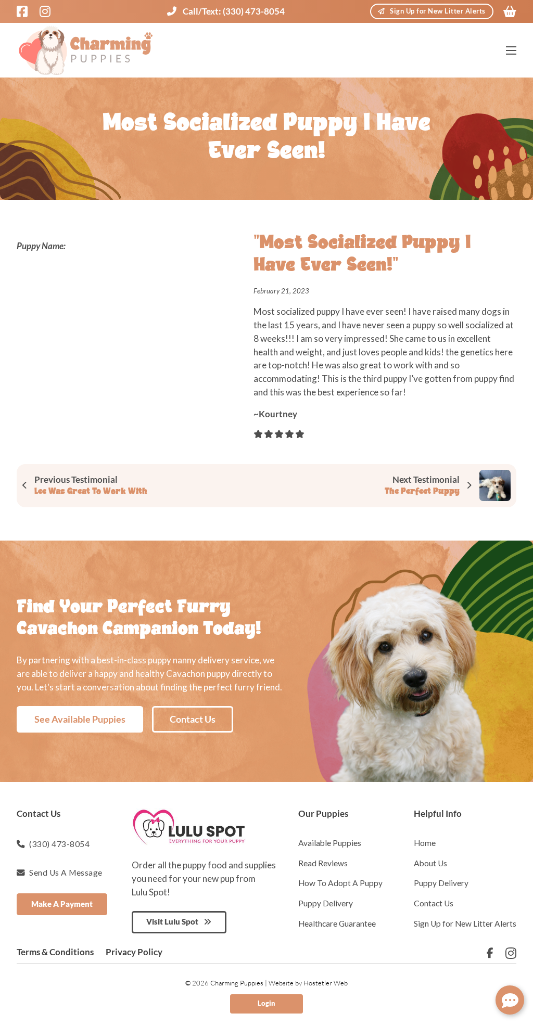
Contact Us (192, 719)
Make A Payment (62, 904)
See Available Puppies (79, 719)
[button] (510, 1000)
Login (266, 1003)
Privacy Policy (134, 951)
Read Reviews (323, 863)
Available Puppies (329, 843)
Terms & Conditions (55, 951)
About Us (430, 863)
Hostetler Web (325, 983)
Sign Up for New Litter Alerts (438, 11)
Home (425, 843)
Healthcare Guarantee (337, 923)
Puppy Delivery (325, 903)
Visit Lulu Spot (172, 921)
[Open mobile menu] (511, 50)
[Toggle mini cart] (509, 11)
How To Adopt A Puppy (340, 883)
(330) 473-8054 (59, 844)
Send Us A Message (66, 872)
